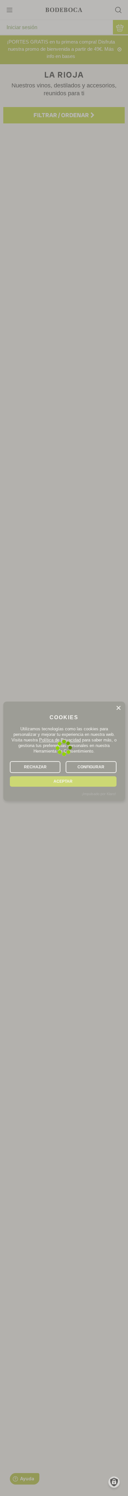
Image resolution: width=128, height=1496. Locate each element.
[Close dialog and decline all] (118, 708)
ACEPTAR (63, 781)
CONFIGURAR (90, 767)
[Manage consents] (114, 1482)
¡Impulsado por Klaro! (99, 794)
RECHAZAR (35, 767)
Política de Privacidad (60, 740)
